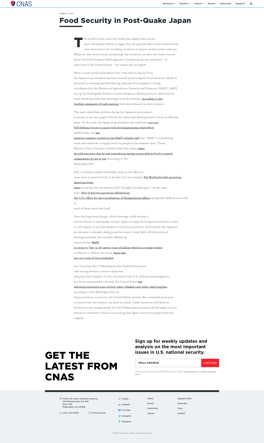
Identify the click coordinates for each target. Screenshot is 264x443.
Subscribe (210, 363)
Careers (151, 413)
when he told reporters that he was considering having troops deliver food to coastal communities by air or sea (123, 153)
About (150, 398)
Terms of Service (208, 372)
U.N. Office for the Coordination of (101, 198)
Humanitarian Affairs (137, 198)
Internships (152, 408)
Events (150, 403)
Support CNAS (184, 398)
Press (180, 408)
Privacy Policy (190, 372)
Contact (181, 413)
